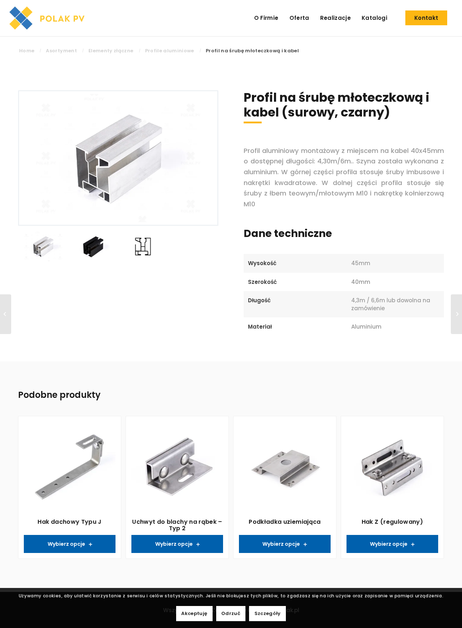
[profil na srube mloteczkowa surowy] (118, 158)
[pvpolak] (48, 18)
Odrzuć (230, 613)
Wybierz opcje (66, 544)
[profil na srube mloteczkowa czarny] (93, 247)
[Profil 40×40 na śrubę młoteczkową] (456, 314)
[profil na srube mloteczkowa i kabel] (143, 247)
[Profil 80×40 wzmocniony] (5, 314)
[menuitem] (266, 18)
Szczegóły (267, 613)
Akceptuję (194, 613)
